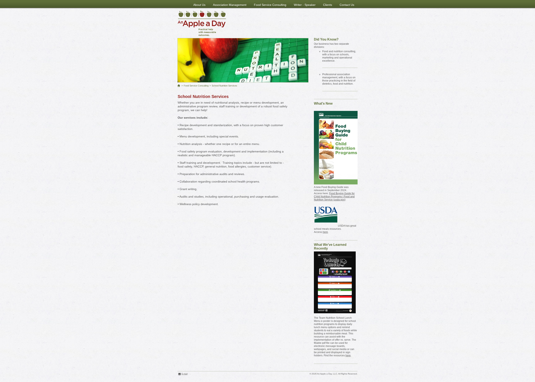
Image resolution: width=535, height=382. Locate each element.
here (325, 232)
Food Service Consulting (196, 85)
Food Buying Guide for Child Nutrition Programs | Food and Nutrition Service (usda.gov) (334, 196)
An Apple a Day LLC (202, 23)
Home (178, 85)
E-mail (184, 374)
